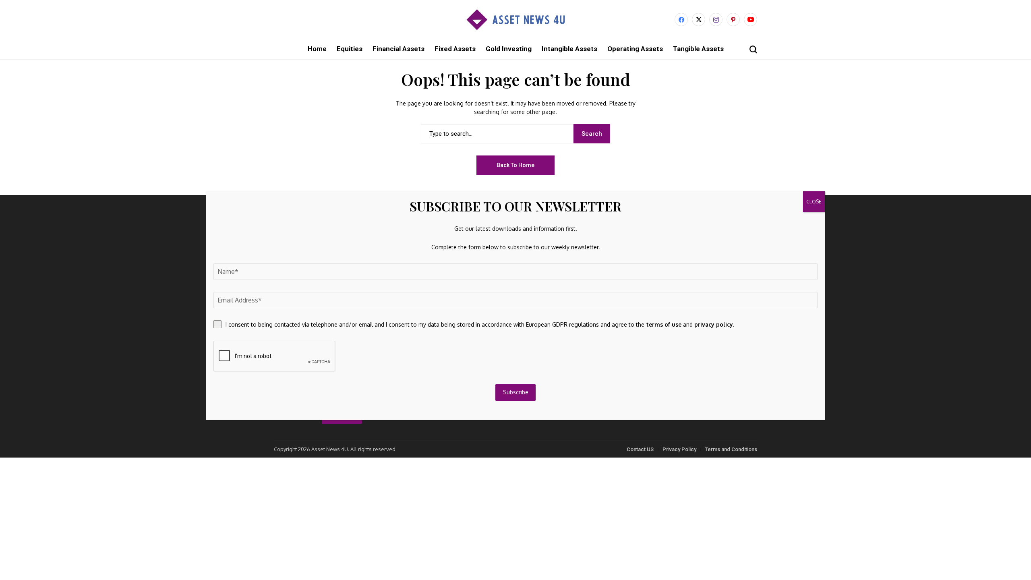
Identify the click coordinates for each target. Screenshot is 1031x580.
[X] (698, 19)
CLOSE (814, 202)
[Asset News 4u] (515, 19)
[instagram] (716, 19)
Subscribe (515, 392)
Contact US (640, 449)
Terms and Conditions (731, 449)
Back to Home (515, 165)
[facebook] (681, 19)
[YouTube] (750, 19)
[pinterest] (733, 19)
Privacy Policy (679, 449)
